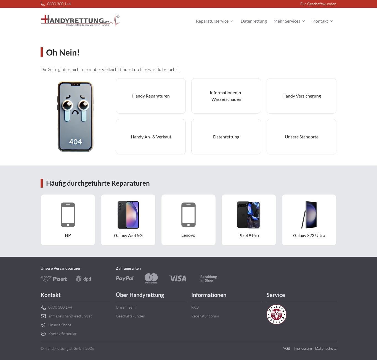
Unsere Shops (59, 324)
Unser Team (126, 307)
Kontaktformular (62, 333)
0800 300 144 (59, 3)
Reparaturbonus (205, 316)
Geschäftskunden (130, 316)
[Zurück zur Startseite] (80, 21)
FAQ (195, 307)
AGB (286, 348)
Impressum (303, 348)
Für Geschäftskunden (318, 3)
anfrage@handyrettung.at (70, 316)
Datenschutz (325, 348)
